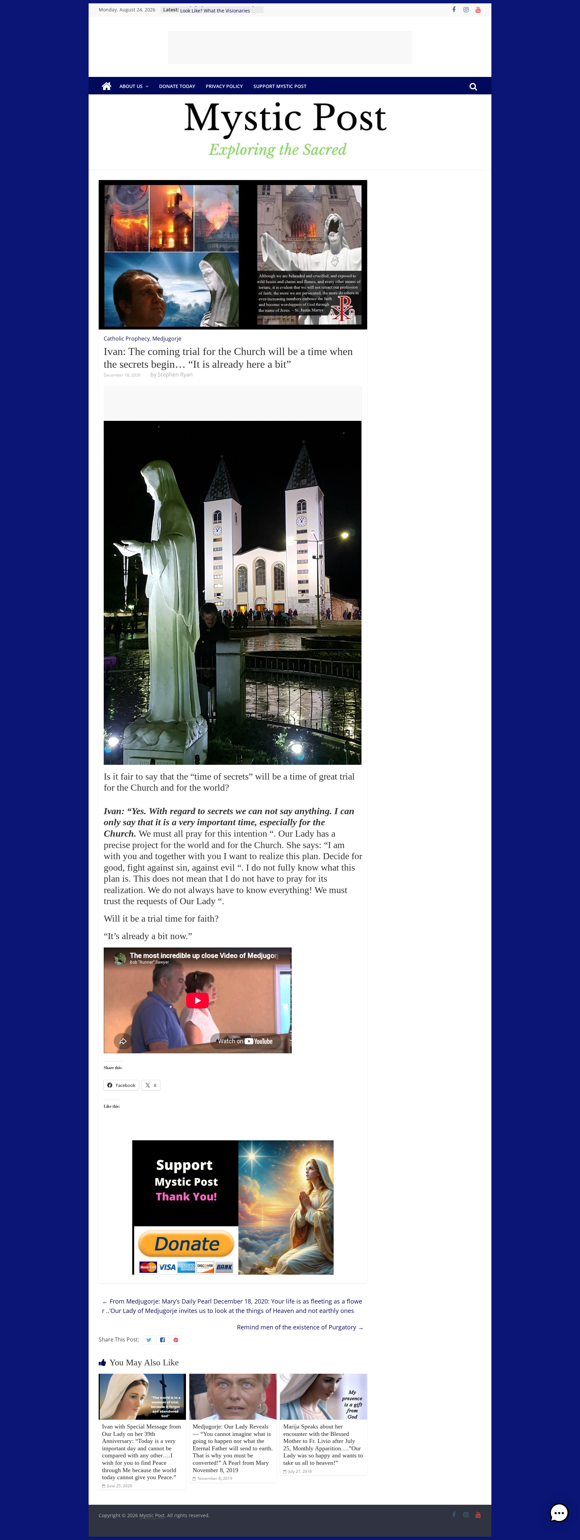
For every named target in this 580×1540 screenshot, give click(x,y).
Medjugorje (166, 338)
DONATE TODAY (177, 86)
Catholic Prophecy (127, 338)
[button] (559, 1516)
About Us (131, 86)
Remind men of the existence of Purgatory (300, 1327)
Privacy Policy (224, 86)
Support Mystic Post (279, 86)
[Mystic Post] (106, 86)
